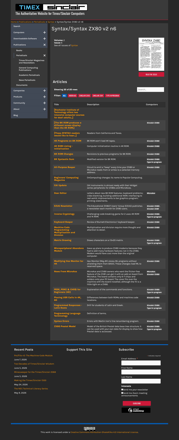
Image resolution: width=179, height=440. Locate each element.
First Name (126, 368)
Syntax (74, 45)
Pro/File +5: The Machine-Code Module (33, 355)
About (16, 109)
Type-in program (112, 95)
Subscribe (137, 403)
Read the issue (151, 74)
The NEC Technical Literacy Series (31, 388)
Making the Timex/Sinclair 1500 (30, 380)
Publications (19, 44)
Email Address (129, 358)
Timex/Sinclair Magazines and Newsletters (31, 61)
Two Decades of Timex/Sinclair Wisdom (34, 363)
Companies (19, 90)
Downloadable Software (25, 38)
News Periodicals (27, 80)
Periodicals (21, 55)
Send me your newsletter (135, 389)
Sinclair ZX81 (98, 95)
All (64, 95)
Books (19, 50)
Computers (18, 32)
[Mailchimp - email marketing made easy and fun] (136, 412)
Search (16, 26)
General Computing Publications (28, 68)
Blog (15, 115)
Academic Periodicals (29, 75)
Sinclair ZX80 (84, 95)
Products (17, 96)
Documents (21, 85)
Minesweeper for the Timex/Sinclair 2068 (35, 372)
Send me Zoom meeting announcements (134, 394)
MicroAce (72, 95)
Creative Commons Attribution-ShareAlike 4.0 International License (104, 432)
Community (19, 103)
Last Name (126, 377)
